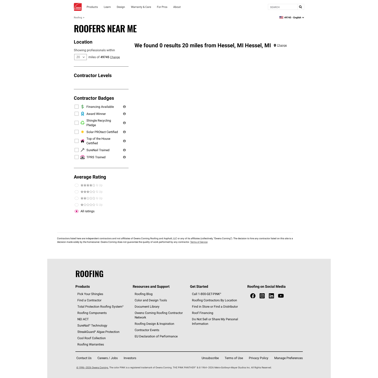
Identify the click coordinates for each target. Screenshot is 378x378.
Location (83, 42)
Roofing (78, 17)
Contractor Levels (93, 75)
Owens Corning (78, 7)
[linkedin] (271, 296)
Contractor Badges (94, 98)
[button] (124, 106)
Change (115, 57)
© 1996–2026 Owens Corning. (92, 367)
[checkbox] (76, 211)
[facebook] (253, 296)
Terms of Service (199, 241)
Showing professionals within (94, 50)
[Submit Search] (300, 7)
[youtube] (281, 296)
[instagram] (262, 296)
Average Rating (90, 177)
